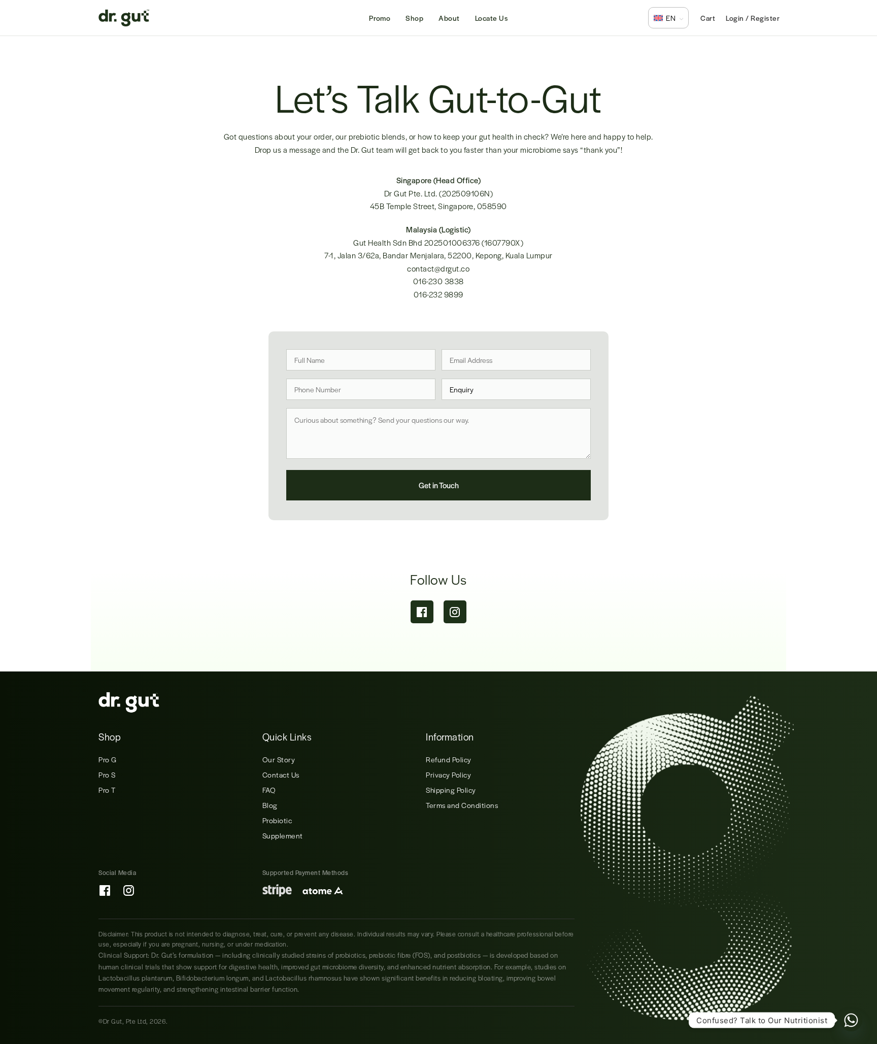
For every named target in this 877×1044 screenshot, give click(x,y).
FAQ (269, 790)
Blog (270, 805)
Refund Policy (448, 759)
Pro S (107, 774)
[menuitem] (668, 17)
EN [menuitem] (671, 18)
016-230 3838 (438, 281)
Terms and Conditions (462, 805)
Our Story (278, 759)
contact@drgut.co (438, 268)
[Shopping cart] (707, 18)
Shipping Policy (451, 790)
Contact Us (280, 774)
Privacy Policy (448, 774)
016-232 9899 (438, 294)
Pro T (107, 790)
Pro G (107, 759)
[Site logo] (123, 16)
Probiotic (277, 820)
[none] (668, 17)
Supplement (282, 835)
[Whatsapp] (851, 1020)
